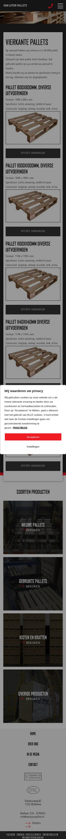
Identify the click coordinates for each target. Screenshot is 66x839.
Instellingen (33, 446)
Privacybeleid (20, 428)
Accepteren (33, 436)
